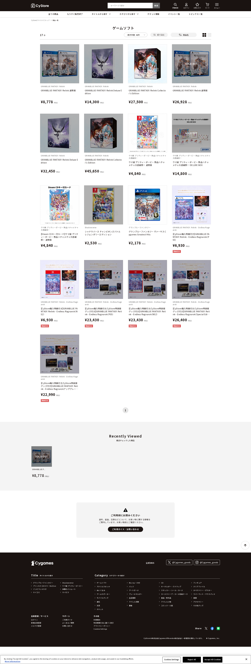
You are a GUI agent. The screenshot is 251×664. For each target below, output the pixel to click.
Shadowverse (67, 583)
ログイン (34, 620)
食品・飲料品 (166, 598)
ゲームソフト (102, 583)
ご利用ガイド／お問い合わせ (125, 529)
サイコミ (36, 592)
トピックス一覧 (196, 14)
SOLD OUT (59, 63)
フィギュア (197, 583)
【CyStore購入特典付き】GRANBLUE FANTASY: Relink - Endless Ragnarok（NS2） (59, 311)
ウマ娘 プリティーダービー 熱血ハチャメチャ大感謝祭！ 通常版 (147, 164)
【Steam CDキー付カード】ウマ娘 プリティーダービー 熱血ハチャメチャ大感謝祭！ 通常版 (59, 237)
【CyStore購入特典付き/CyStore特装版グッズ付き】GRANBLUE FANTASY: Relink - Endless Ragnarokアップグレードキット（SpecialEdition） (59, 386)
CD (162, 583)
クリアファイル (199, 586)
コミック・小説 (167, 605)
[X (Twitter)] (206, 628)
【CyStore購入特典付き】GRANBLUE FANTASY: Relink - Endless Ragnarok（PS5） (191, 237)
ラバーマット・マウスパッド (204, 594)
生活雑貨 (132, 598)
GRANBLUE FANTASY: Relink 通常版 (58, 90)
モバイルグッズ (103, 598)
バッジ (131, 586)
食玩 (98, 602)
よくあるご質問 (68, 623)
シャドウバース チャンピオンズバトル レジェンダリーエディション (102, 233)
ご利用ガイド (67, 620)
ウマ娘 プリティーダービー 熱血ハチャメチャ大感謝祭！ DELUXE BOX (191, 164)
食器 (195, 598)
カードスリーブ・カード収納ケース (174, 594)
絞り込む (161, 35)
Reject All (192, 659)
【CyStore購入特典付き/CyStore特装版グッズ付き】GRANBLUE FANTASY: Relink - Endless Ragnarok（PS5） (103, 311)
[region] (125, 659)
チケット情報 (153, 14)
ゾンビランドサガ (39, 589)
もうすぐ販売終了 (75, 14)
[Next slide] (220, 462)
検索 (156, 5)
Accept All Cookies (213, 659)
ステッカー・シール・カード (172, 590)
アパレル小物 (166, 602)
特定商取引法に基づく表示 (104, 623)
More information (12, 661)
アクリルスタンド (103, 586)
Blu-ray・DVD (134, 583)
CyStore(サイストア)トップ (40, 20)
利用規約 (97, 620)
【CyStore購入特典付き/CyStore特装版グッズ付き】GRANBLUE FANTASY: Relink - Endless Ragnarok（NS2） (147, 311)
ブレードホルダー (135, 594)
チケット (100, 609)
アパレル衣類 (134, 602)
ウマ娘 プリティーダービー (72, 586)
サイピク (65, 592)
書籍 (130, 605)
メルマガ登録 (36, 626)
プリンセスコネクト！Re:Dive (44, 586)
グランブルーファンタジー (43, 583)
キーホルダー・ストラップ (171, 586)
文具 (98, 605)
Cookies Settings (171, 659)
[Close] (246, 659)
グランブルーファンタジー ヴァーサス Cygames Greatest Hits (147, 233)
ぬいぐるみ (101, 590)
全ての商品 (53, 14)
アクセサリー (198, 602)
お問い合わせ (67, 626)
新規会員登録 (36, 623)
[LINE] (218, 628)
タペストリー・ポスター (202, 590)
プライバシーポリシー (102, 626)
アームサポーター (103, 594)
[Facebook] (212, 628)
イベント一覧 (174, 14)
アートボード (134, 590)
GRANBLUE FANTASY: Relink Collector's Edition (147, 92)
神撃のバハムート (69, 589)
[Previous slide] (31, 462)
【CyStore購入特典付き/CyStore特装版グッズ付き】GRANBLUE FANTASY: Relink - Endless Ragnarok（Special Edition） (191, 311)
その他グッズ (198, 605)
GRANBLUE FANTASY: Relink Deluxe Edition (103, 92)
